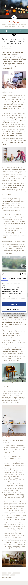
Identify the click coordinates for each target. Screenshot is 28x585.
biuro (4, 573)
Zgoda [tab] (4, 278)
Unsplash (17, 88)
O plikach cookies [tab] (21, 278)
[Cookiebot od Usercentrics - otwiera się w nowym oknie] (20, 274)
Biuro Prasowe (8, 48)
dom (10, 573)
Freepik (8, 164)
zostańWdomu (7, 577)
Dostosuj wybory (13, 309)
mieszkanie (6, 575)
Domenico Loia (10, 88)
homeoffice (17, 573)
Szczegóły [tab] (12, 278)
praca (13, 575)
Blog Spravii (14, 22)
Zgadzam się (14, 304)
